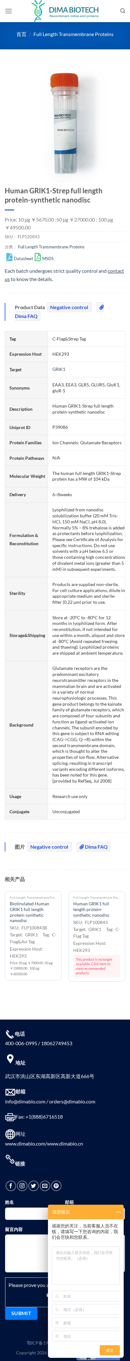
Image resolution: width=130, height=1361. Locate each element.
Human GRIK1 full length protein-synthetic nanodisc (91, 909)
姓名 (9, 1202)
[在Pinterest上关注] (56, 1186)
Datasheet (23, 258)
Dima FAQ (96, 847)
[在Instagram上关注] (22, 1186)
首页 (21, 34)
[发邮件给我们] (45, 1186)
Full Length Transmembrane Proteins (73, 34)
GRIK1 (58, 369)
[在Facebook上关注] (11, 1186)
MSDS (48, 258)
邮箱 (69, 1202)
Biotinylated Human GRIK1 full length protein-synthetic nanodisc (29, 912)
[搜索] (122, 11)
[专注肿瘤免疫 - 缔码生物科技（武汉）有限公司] (65, 11)
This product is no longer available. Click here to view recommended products (94, 966)
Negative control (69, 307)
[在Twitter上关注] (33, 1186)
